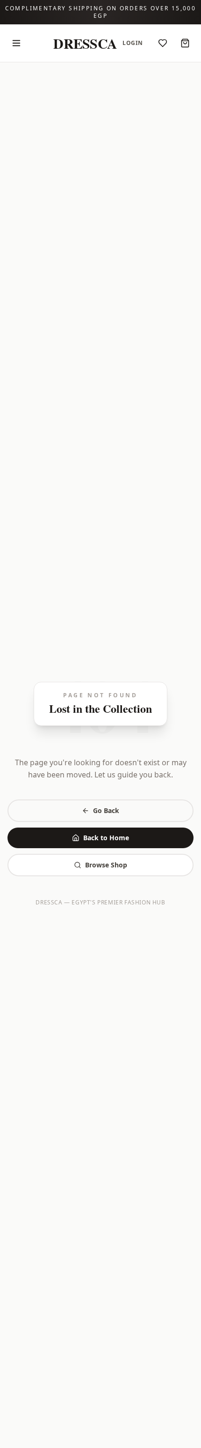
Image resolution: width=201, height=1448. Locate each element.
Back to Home (106, 837)
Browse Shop (106, 864)
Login (132, 43)
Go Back (106, 810)
